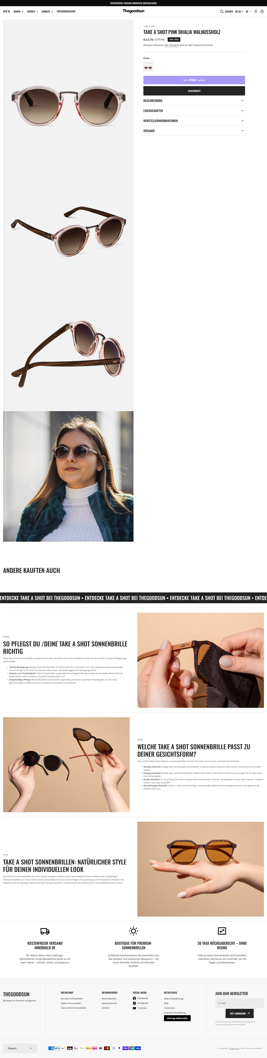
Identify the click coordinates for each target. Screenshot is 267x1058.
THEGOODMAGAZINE (66, 11)
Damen (17, 11)
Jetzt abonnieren (238, 1013)
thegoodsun (234, 1048)
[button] (256, 11)
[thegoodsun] (133, 11)
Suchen (229, 11)
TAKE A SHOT (149, 26)
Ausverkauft (194, 90)
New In (6, 11)
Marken (46, 11)
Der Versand (172, 45)
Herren (31, 11)
